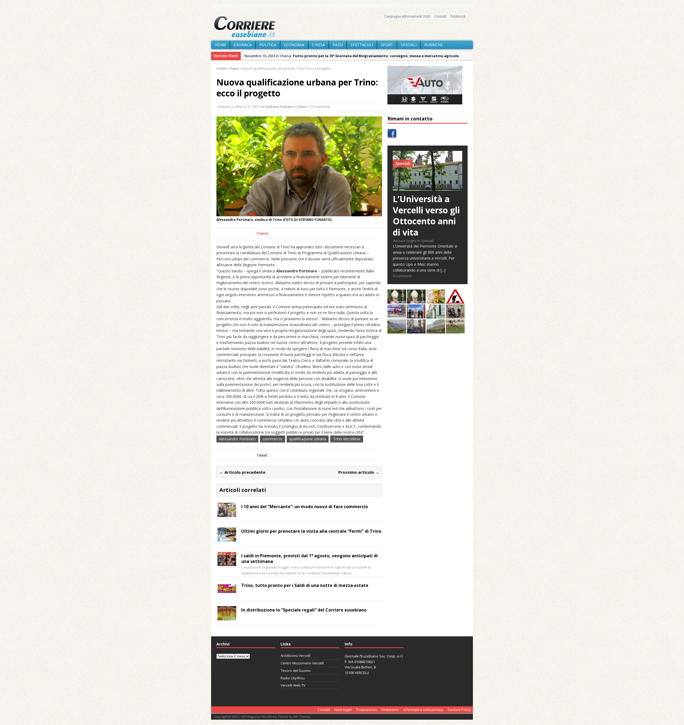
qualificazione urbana (307, 438)
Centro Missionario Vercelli (302, 663)
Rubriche (433, 44)
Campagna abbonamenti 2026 (407, 16)
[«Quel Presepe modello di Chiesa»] (416, 300)
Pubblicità (457, 16)
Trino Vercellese (346, 438)
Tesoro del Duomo (295, 670)
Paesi (338, 44)
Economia (294, 44)
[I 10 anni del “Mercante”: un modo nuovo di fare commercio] (226, 513)
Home (220, 44)
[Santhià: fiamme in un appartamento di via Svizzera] (416, 330)
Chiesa (318, 44)
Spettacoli (362, 44)
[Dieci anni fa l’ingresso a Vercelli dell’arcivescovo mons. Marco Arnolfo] (396, 300)
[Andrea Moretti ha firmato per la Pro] (455, 330)
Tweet (262, 233)
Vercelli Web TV (293, 685)
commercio (272, 438)
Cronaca (243, 44)
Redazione (390, 709)
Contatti (440, 16)
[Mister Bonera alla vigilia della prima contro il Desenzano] (396, 315)
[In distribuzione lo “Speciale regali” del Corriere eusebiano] (226, 617)
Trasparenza (366, 709)
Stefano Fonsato (279, 106)
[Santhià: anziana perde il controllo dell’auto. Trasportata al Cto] (455, 315)
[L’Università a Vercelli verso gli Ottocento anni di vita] (427, 187)
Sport (387, 44)
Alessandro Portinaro (237, 438)
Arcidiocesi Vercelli (295, 655)
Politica (267, 44)
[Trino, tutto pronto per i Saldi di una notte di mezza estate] (226, 592)
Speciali (409, 44)
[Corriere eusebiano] (342, 27)
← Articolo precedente (242, 472)
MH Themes (302, 717)
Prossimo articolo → (358, 472)
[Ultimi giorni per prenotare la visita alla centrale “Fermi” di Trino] (226, 538)
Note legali (343, 709)
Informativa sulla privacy (423, 709)
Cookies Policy (459, 709)
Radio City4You (293, 678)
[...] (443, 270)
